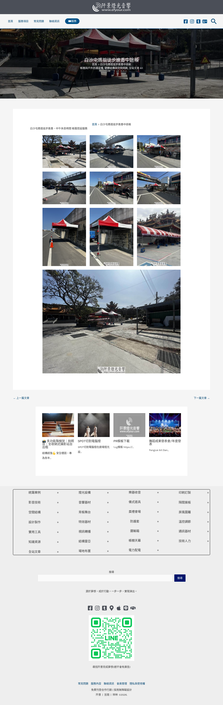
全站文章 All (136, 68)
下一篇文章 (202, 397)
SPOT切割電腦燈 (89, 441)
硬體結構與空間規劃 (116, 68)
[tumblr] (198, 21)
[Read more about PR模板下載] (129, 424)
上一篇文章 (21, 397)
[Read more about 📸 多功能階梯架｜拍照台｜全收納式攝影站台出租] (58, 424)
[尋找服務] (133, 608)
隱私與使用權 (137, 683)
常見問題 (39, 21)
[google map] (111, 608)
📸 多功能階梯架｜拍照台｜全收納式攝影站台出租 (58, 444)
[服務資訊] (205, 21)
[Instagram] (192, 21)
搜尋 (111, 572)
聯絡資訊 (54, 21)
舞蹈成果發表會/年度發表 (165, 442)
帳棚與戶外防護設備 (91, 68)
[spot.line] (125, 608)
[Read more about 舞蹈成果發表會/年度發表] (165, 424)
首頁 (10, 21)
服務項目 (23, 21)
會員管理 (122, 683)
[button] (72, 21)
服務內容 (96, 683)
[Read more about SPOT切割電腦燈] (94, 424)
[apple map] (118, 608)
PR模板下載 (121, 441)
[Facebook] (185, 21)
